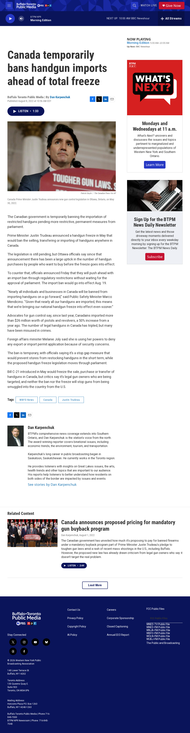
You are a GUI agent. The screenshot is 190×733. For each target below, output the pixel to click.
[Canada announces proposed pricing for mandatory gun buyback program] (32, 533)
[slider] (27, 18)
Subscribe (155, 256)
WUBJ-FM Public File (158, 639)
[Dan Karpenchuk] (15, 436)
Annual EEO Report (118, 635)
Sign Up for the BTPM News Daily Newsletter (155, 222)
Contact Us (73, 609)
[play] (10, 19)
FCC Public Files (155, 609)
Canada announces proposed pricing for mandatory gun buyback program (118, 525)
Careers (111, 609)
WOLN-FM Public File (158, 636)
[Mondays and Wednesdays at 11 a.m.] (154, 87)
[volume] (21, 18)
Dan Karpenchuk (60, 97)
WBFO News (26, 399)
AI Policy (72, 635)
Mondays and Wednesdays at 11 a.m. (155, 126)
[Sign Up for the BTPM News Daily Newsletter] (154, 195)
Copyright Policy (76, 626)
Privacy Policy (75, 618)
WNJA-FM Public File (158, 630)
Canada (48, 399)
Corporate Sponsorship (120, 618)
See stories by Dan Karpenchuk (52, 484)
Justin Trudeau (71, 399)
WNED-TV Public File (158, 624)
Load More (95, 585)
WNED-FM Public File (158, 627)
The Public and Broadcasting (163, 643)
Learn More (155, 164)
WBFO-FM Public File (158, 633)
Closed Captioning (117, 626)
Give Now (173, 6)
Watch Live (149, 5)
